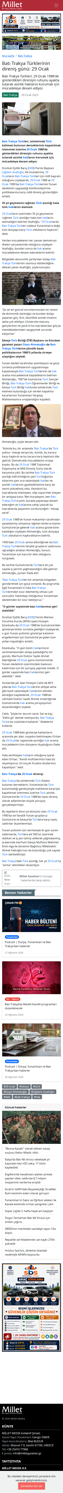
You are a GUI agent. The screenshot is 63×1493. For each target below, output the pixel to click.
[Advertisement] (31, 1378)
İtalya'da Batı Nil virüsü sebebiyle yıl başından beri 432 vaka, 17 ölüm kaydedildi (27, 1163)
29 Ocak (32, 149)
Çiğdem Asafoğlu (13, 172)
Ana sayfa (8, 56)
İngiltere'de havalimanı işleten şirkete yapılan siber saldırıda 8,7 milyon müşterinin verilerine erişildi (28, 1178)
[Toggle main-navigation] (56, 5)
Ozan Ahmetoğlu (34, 344)
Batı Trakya (25, 56)
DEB (31, 168)
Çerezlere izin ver (32, 1486)
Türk (21, 141)
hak (25, 157)
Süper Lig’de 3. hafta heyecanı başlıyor (29, 1211)
